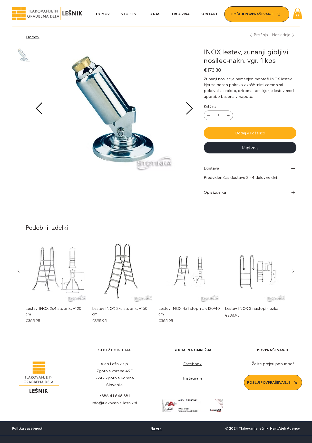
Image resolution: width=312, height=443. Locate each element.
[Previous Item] (39, 109)
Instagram (192, 378)
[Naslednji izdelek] (293, 271)
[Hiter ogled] (56, 271)
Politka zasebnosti (27, 428)
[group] (156, 284)
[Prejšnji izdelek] (18, 271)
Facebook (192, 363)
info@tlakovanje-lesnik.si (114, 402)
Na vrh (156, 428)
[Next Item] (189, 109)
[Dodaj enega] (228, 115)
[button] (297, 13)
